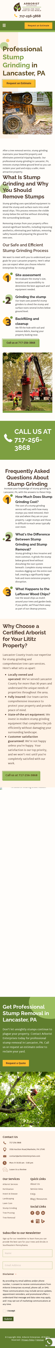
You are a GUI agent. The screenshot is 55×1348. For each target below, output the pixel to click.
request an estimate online (27, 1047)
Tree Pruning (9, 1213)
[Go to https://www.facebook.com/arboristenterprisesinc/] (32, 1213)
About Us (35, 1184)
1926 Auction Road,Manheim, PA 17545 (27, 1149)
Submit (8, 1319)
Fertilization (8, 1189)
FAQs (33, 1194)
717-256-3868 (15, 1142)
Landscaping (8, 1198)
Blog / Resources (38, 1199)
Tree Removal (9, 1217)
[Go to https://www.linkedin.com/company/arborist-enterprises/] (43, 1213)
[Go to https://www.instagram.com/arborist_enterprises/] (38, 1213)
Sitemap (40, 1340)
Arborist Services (10, 1184)
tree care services (34, 664)
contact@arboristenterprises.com (24, 1156)
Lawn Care (7, 1203)
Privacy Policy (28, 1340)
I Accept (11, 1311)
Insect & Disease (10, 1194)
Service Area (36, 1189)
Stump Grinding (10, 1208)
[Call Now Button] (48, 1342)
